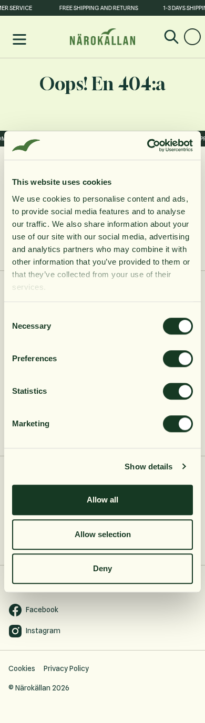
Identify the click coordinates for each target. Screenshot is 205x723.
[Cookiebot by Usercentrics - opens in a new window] (147, 145)
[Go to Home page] (103, 36)
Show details (148, 466)
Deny (102, 568)
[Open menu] (19, 39)
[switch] (178, 358)
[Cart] (192, 36)
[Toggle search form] (171, 36)
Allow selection (103, 534)
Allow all (102, 499)
